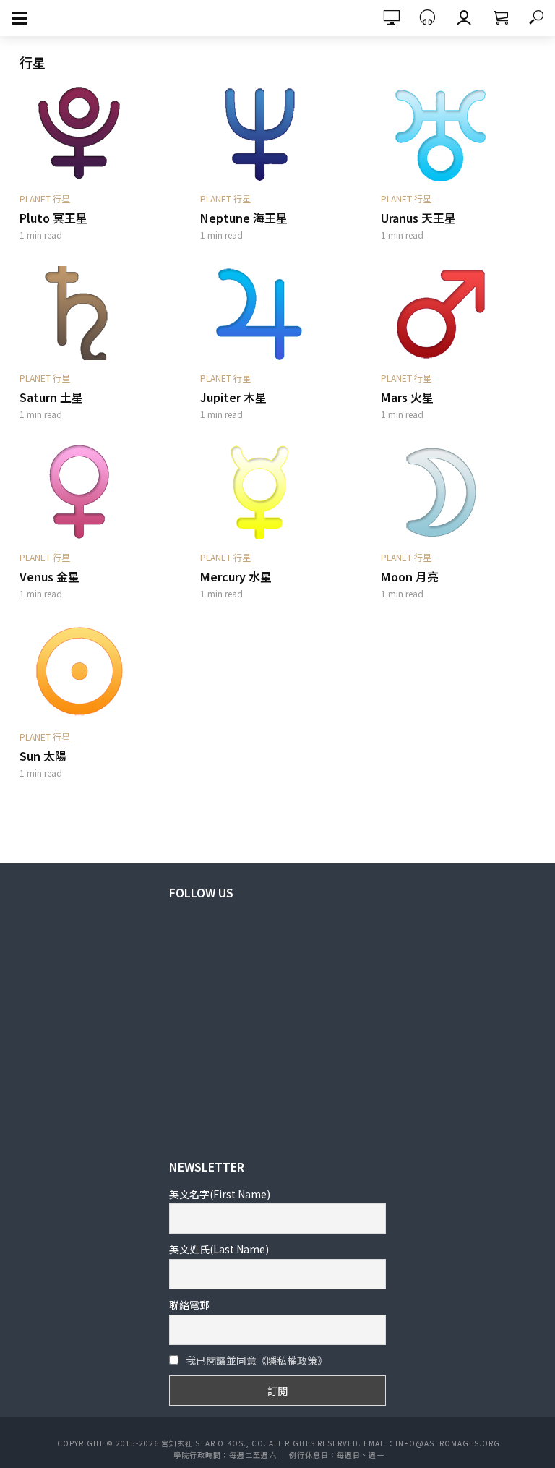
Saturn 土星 (51, 397)
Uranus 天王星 (418, 218)
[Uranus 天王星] (458, 134)
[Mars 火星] (458, 313)
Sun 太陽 (43, 756)
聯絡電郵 (189, 1304)
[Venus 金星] (97, 492)
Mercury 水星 (236, 576)
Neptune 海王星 (244, 218)
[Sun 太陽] (97, 672)
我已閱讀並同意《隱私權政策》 (256, 1360)
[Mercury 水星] (277, 492)
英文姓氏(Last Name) (219, 1249)
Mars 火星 (407, 397)
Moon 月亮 (410, 576)
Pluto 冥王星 (53, 218)
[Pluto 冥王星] (97, 134)
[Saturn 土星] (97, 313)
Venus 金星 (49, 576)
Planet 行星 (45, 198)
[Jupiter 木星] (277, 313)
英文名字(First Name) (219, 1194)
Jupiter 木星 (233, 397)
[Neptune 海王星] (277, 134)
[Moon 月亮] (458, 492)
